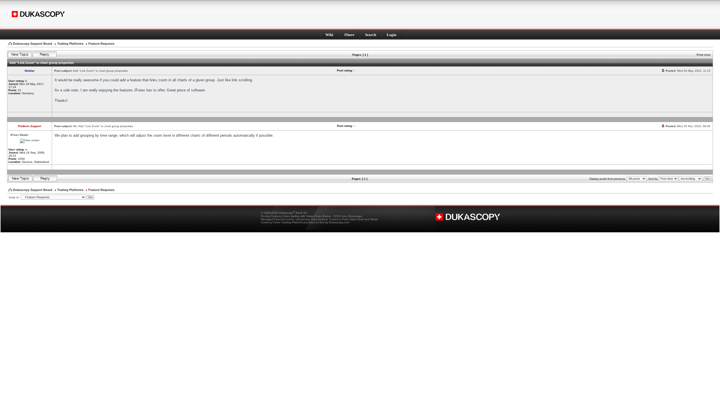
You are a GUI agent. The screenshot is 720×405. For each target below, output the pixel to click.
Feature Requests (101, 43)
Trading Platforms (70, 43)
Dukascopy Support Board (32, 43)
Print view (703, 54)
